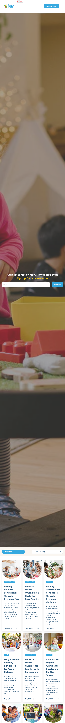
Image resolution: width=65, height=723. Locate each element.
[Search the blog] (60, 551)
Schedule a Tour (51, 6)
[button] (62, 6)
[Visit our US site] (21, 1)
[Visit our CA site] (18, 1)
